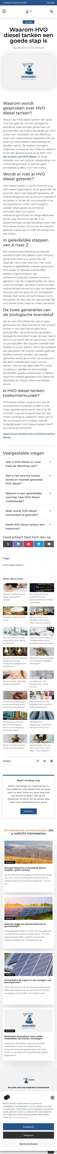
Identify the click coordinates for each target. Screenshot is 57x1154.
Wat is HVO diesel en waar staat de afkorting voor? (28, 463)
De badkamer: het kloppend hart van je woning (39, 684)
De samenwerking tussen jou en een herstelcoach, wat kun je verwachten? (14, 704)
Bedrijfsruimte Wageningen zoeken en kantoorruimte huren (40, 725)
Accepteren (28, 1127)
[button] (52, 1097)
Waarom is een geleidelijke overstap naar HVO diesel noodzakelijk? (28, 497)
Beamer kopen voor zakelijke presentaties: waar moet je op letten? (40, 620)
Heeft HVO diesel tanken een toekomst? (28, 526)
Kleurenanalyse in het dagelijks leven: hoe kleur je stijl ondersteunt (41, 704)
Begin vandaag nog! (28, 780)
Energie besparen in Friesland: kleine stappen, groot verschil (25, 868)
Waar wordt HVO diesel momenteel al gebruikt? (28, 512)
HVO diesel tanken (13, 565)
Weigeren (28, 1135)
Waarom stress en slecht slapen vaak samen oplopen (14, 597)
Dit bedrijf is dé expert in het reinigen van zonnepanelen (27, 981)
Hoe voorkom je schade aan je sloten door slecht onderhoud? (14, 640)
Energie (28, 22)
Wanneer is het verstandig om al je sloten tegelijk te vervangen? (41, 661)
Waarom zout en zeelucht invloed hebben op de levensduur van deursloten (42, 640)
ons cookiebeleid (20, 1117)
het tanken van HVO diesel (19, 156)
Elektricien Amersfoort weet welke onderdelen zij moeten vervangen (23, 1037)
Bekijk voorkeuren (28, 1143)
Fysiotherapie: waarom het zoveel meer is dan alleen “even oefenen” (40, 748)
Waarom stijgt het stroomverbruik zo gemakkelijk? (25, 925)
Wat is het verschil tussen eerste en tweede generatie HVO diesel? (28, 479)
